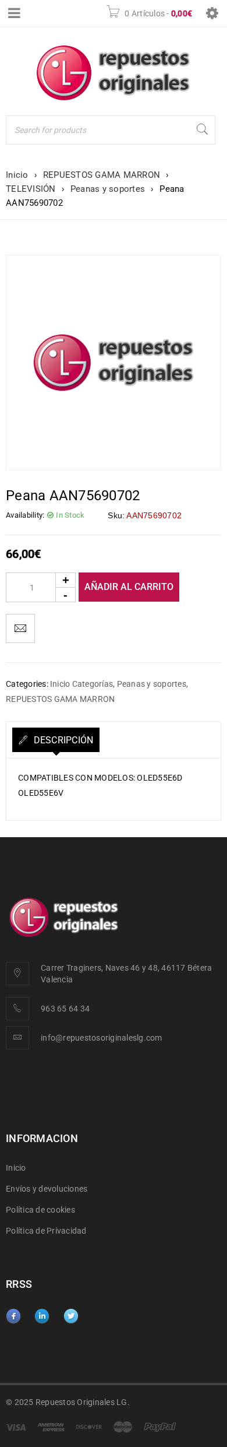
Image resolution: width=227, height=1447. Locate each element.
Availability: (25, 515)
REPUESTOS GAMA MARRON (101, 175)
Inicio (17, 175)
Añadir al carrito (128, 586)
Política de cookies (40, 1209)
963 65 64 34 (65, 1008)
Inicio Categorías (81, 684)
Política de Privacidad (46, 1230)
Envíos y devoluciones (46, 1188)
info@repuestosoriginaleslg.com (101, 1037)
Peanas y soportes (107, 189)
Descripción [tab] (62, 740)
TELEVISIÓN (31, 189)
